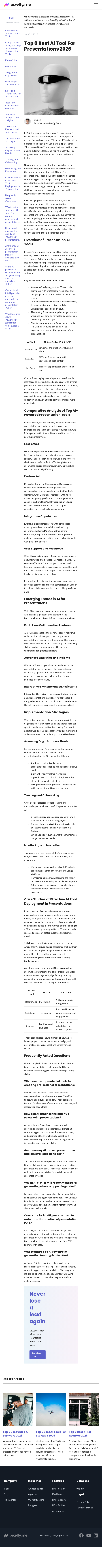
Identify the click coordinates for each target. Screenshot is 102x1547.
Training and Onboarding (11, 161)
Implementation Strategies (13, 140)
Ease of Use (11, 60)
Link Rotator (58, 1488)
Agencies (32, 1494)
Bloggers (32, 1505)
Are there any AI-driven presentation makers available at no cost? (12, 253)
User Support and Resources (12, 83)
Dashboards (58, 1494)
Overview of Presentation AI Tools (13, 33)
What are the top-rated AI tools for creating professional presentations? (12, 214)
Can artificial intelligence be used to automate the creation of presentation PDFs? (12, 299)
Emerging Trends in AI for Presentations (13, 93)
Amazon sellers (35, 1488)
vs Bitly (80, 1488)
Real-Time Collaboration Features (12, 105)
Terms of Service (84, 1507)
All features (58, 1511)
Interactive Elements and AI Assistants (12, 129)
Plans (6, 1488)
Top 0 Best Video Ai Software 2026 (16, 1433)
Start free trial (36, 1355)
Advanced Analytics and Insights (12, 117)
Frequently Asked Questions (10, 198)
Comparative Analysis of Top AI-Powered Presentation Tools (13, 48)
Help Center (10, 1499)
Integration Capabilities (11, 74)
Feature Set (11, 66)
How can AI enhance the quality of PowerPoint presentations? (12, 234)
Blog (6, 1494)
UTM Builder (58, 1505)
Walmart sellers (36, 1499)
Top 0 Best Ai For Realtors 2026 (80, 1433)
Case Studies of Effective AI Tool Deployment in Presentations (13, 183)
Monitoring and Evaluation (13, 170)
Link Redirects (59, 1499)
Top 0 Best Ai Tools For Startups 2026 (51, 1433)
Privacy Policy (83, 1502)
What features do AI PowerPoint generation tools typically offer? (12, 321)
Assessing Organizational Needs (12, 150)
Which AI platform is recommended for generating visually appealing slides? (12, 275)
